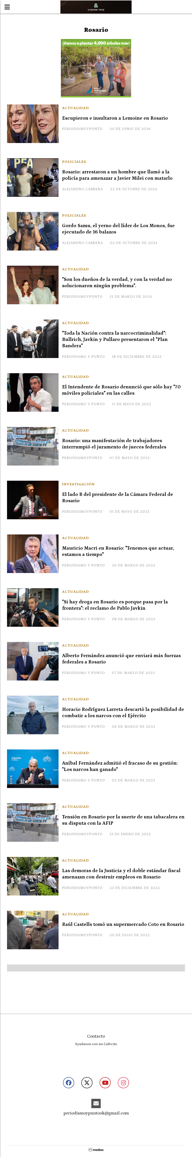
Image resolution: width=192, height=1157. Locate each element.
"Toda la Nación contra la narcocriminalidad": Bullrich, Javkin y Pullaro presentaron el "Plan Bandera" (115, 339)
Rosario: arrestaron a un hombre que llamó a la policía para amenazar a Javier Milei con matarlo (117, 175)
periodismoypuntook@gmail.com (96, 1113)
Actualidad (75, 108)
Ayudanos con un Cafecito (96, 1044)
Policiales (74, 162)
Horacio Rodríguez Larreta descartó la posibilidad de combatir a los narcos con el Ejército (123, 713)
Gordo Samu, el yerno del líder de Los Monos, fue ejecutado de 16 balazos (118, 229)
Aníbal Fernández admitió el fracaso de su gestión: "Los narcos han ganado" (120, 766)
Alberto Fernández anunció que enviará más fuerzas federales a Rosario (121, 659)
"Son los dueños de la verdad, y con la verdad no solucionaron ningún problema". (117, 283)
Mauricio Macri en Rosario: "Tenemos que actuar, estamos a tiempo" (118, 551)
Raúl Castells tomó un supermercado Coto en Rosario (123, 924)
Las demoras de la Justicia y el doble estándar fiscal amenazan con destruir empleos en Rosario (121, 874)
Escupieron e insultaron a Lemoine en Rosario (115, 118)
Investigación (78, 484)
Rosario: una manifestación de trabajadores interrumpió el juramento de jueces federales (114, 444)
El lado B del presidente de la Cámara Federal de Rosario (117, 498)
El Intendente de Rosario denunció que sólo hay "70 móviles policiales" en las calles (121, 390)
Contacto (96, 1036)
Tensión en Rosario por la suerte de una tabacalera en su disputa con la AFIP (123, 820)
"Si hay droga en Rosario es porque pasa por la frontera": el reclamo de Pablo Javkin (115, 605)
